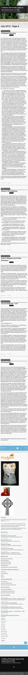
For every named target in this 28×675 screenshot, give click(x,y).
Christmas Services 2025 (15, 607)
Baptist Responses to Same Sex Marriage (9, 567)
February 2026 (4, 631)
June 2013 (14, 23)
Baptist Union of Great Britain (7, 558)
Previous (3, 447)
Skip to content (4, 0)
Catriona (3, 615)
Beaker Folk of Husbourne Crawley (8, 592)
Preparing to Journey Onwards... (9, 535)
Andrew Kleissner (5, 598)
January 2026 (3, 633)
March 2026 (3, 629)
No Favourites (6, 362)
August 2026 (3, 621)
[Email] (14, 647)
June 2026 (3, 624)
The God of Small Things (7, 548)
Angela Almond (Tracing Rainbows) (8, 591)
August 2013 (24, 23)
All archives (3, 638)
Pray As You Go (4, 581)
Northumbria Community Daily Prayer (8, 584)
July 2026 (3, 622)
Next (26, 447)
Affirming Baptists (4, 565)
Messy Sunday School (6, 540)
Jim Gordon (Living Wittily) (6, 589)
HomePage (19, 23)
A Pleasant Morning (8, 33)
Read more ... (8, 520)
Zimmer (2, 602)
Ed (1, 611)
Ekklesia (2, 576)
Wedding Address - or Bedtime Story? (10, 552)
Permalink (4, 182)
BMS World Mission (5, 560)
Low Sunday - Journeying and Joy (18, 598)
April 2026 (3, 628)
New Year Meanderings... (11, 602)
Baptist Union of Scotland (6, 563)
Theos (2, 575)
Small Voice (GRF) (4, 573)
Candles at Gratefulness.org (6, 583)
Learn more (21, 674)
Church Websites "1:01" (9, 303)
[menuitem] (14, 23)
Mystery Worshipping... (9, 191)
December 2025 (4, 634)
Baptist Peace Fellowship (6, 562)
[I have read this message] (26, 672)
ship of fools (3, 571)
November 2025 (4, 636)
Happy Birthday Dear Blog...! (13, 615)
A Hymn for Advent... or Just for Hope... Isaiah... (14, 611)
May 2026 (3, 626)
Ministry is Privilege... (6, 544)
